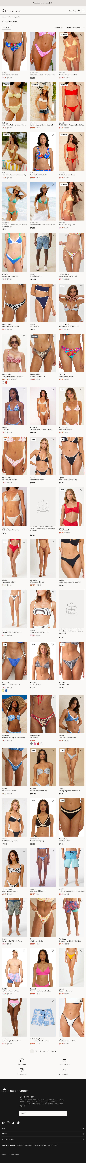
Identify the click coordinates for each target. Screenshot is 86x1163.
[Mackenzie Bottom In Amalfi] (71, 252)
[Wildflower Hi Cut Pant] (43, 917)
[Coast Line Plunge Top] (43, 817)
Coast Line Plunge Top (37, 841)
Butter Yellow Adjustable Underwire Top (14, 175)
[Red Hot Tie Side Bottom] (71, 151)
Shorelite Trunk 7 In (36, 276)
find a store (22, 1064)
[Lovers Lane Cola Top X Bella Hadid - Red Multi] (6, 382)
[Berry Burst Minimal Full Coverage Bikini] (43, 51)
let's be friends (22, 1074)
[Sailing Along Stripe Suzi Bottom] (14, 609)
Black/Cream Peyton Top (10, 841)
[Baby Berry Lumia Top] (71, 406)
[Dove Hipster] (43, 714)
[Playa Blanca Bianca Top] (14, 867)
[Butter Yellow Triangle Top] (71, 201)
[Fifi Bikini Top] (14, 406)
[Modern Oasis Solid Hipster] (14, 51)
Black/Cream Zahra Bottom (68, 480)
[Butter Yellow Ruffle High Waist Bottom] (14, 101)
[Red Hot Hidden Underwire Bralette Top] (71, 101)
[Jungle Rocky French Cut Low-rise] (71, 558)
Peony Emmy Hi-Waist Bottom (11, 1041)
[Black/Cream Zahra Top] (43, 456)
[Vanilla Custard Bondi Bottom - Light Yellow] (3, 690)
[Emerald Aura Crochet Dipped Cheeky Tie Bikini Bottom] (14, 201)
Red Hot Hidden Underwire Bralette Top (71, 125)
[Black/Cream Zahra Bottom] (71, 456)
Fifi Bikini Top (5, 430)
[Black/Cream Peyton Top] (14, 817)
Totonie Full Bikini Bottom (38, 891)
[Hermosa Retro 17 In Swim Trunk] (14, 917)
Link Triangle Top (35, 685)
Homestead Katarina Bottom (11, 326)
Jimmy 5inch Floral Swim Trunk (39, 1041)
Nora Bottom (34, 326)
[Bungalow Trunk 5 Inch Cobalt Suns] (71, 917)
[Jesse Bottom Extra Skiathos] (14, 252)
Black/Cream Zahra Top (37, 480)
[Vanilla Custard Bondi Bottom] (14, 661)
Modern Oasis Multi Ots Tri (38, 175)
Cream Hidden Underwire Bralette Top (42, 125)
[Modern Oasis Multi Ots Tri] (43, 151)
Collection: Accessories (24, 1145)
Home (3, 17)
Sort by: (69, 27)
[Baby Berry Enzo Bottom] (14, 456)
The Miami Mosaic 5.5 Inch (10, 991)
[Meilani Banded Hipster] (71, 353)
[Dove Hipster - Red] (38, 743)
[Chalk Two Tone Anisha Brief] (14, 506)
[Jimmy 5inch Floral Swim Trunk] (43, 1017)
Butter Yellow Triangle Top (67, 225)
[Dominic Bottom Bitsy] (71, 967)
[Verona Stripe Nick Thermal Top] (71, 303)
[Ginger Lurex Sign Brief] (43, 558)
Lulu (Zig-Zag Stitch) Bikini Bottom (69, 791)
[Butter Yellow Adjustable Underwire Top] (14, 151)
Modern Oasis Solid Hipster (10, 75)
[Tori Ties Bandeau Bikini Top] (43, 767)
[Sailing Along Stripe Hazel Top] (43, 609)
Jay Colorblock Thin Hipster (67, 1041)
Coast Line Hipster (64, 841)
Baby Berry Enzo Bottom (9, 480)
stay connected (64, 1074)
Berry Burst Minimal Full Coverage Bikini (42, 75)
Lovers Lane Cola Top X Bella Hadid (13, 376)
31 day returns (64, 1064)
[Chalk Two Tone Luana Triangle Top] (43, 406)
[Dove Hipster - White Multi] (41, 743)
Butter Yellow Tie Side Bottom (68, 75)
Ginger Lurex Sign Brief (37, 582)
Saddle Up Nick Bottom (37, 376)
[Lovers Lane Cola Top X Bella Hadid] (14, 353)
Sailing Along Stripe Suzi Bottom (11, 632)
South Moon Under (12, 1154)
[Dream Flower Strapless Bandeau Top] (14, 714)
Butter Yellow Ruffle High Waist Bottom (13, 125)
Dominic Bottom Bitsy (65, 991)
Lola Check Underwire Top (67, 738)
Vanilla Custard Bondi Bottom (11, 685)
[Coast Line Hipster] (71, 817)
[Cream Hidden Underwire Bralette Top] (43, 101)
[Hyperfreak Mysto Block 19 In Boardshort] (71, 867)
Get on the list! (52, 1145)
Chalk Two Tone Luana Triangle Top (41, 430)
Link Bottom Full (64, 685)
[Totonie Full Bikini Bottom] (43, 867)
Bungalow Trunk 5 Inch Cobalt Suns (70, 941)
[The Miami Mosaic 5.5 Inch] (14, 967)
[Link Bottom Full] (71, 661)
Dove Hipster (34, 738)
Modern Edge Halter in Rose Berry (40, 991)
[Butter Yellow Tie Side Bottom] (71, 51)
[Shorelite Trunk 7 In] (43, 252)
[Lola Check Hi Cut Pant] (14, 767)
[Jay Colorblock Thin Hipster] (71, 1017)
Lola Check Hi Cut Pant (9, 791)
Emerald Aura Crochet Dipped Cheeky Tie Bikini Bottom (14, 226)
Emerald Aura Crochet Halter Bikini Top (42, 225)
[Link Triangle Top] (43, 661)
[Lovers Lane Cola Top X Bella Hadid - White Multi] (3, 382)
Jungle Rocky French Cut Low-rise (69, 582)
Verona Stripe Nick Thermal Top (69, 326)
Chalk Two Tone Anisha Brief (10, 530)
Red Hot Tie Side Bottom (66, 175)
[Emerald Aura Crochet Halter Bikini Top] (43, 201)
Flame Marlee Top (64, 530)
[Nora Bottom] (43, 303)
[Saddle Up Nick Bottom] (43, 353)
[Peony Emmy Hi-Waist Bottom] (14, 1017)
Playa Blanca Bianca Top (9, 891)
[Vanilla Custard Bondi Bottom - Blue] (6, 690)
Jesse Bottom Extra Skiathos (10, 276)
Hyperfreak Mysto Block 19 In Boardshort (71, 891)
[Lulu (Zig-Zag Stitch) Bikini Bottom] (71, 767)
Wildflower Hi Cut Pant (37, 941)
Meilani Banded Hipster (66, 376)
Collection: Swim (40, 1145)
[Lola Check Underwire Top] (71, 714)
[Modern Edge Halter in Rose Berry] (43, 967)
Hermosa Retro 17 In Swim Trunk (12, 941)
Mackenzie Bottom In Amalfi (68, 276)
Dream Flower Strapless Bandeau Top (13, 738)
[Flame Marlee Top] (71, 506)
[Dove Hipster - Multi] (31, 743)
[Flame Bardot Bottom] (14, 558)
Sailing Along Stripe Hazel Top (39, 632)
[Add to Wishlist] (24, 34)
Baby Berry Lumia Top (65, 430)
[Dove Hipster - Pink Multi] (35, 743)
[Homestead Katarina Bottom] (14, 303)
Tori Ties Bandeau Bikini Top (38, 791)
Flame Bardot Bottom (8, 582)
